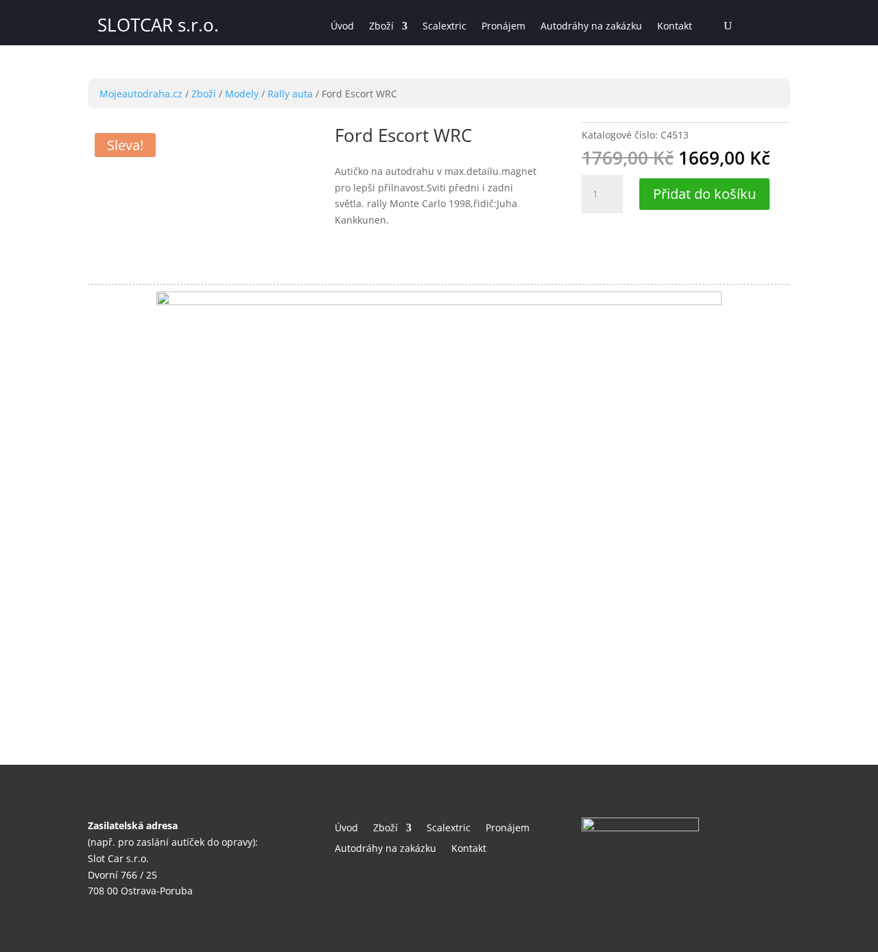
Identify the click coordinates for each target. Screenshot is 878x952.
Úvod (342, 26)
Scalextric (444, 26)
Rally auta (290, 93)
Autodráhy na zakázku (591, 26)
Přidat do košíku (704, 194)
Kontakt (674, 26)
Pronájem (503, 26)
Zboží (381, 26)
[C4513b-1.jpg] (439, 301)
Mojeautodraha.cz (140, 93)
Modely (242, 93)
